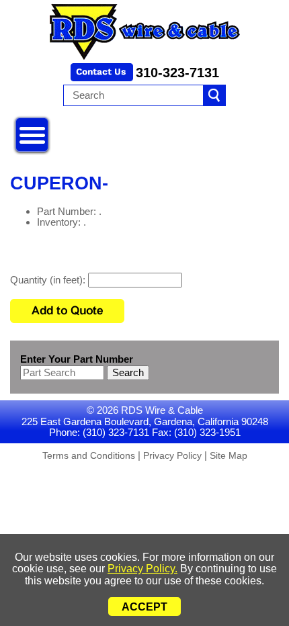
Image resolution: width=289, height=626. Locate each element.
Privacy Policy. (142, 568)
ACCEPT (144, 607)
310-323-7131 (177, 72)
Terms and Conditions (88, 455)
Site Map (228, 455)
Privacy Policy (172, 455)
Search (128, 372)
